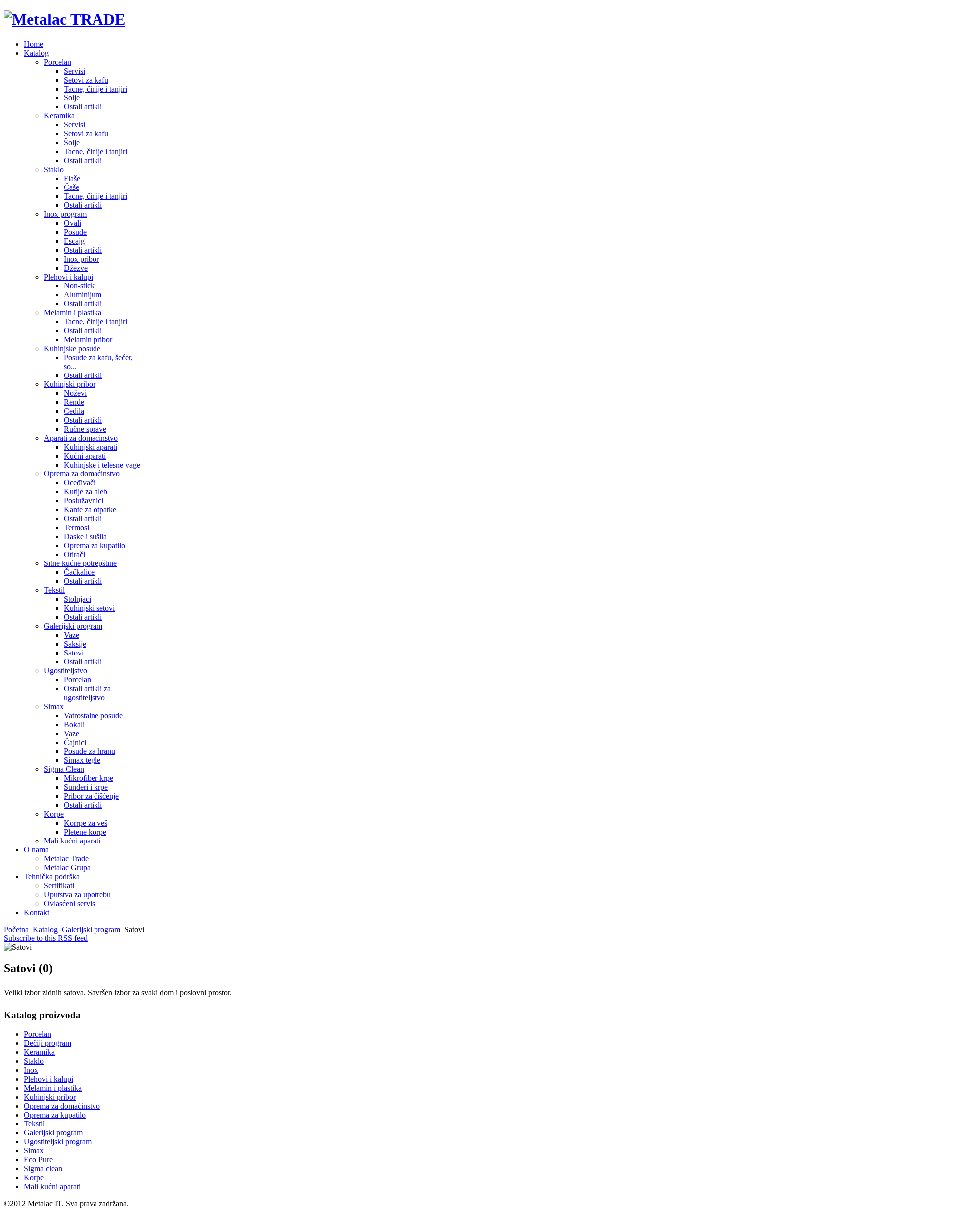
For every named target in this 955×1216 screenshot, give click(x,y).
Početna (16, 929)
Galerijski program (91, 929)
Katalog (45, 929)
